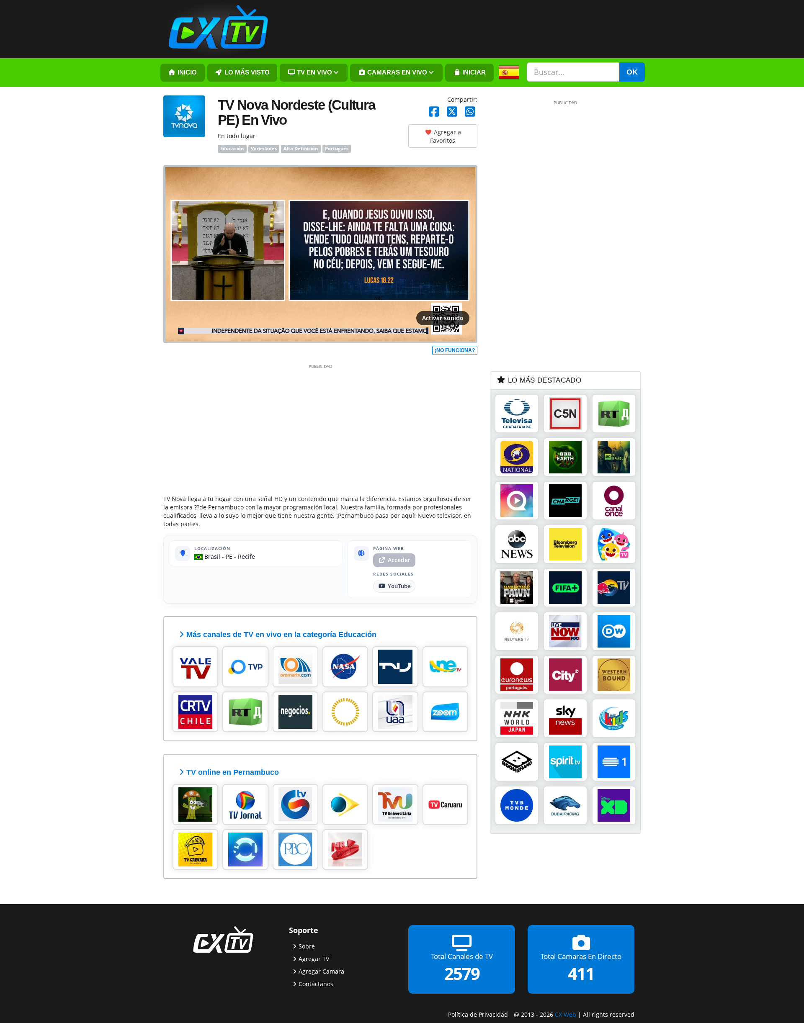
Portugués (336, 149)
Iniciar (473, 72)
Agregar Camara (321, 971)
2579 (461, 973)
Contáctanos (316, 984)
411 (581, 973)
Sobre (307, 946)
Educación (232, 149)
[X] (452, 112)
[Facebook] (434, 112)
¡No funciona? (455, 350)
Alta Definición (300, 149)
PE (229, 556)
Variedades (264, 149)
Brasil (211, 556)
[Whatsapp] (470, 112)
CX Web (565, 1014)
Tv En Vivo (313, 72)
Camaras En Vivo (396, 72)
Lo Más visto (246, 72)
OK (632, 72)
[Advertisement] (320, 427)
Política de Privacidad (478, 1014)
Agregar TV (314, 959)
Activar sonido (443, 318)
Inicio (186, 72)
